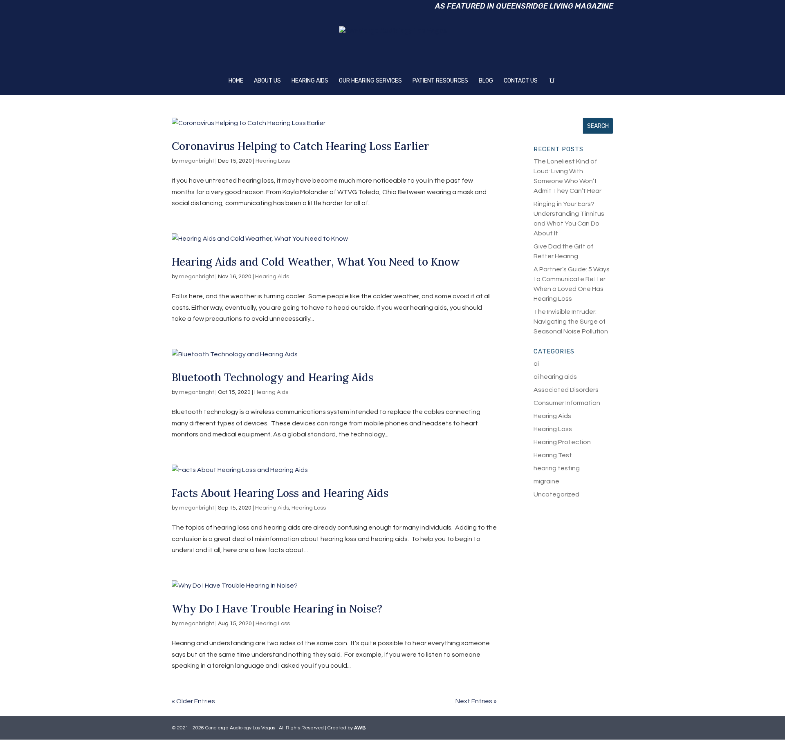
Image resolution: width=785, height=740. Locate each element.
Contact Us (521, 81)
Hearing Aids (310, 81)
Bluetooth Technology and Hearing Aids (272, 377)
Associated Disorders (566, 390)
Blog (486, 81)
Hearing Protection (562, 442)
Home (236, 81)
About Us (267, 81)
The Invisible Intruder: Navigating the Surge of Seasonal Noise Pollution (571, 322)
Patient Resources (440, 81)
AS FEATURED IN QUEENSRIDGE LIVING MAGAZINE (524, 7)
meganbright (196, 161)
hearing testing (557, 468)
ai (536, 363)
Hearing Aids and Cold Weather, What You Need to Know (316, 261)
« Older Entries (193, 701)
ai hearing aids (555, 376)
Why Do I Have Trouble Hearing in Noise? (277, 608)
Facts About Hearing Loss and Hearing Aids (280, 493)
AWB (360, 728)
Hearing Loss (273, 161)
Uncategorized (556, 494)
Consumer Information (567, 403)
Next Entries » (476, 701)
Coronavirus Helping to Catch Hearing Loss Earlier (300, 146)
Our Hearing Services (370, 81)
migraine (546, 481)
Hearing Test (553, 455)
